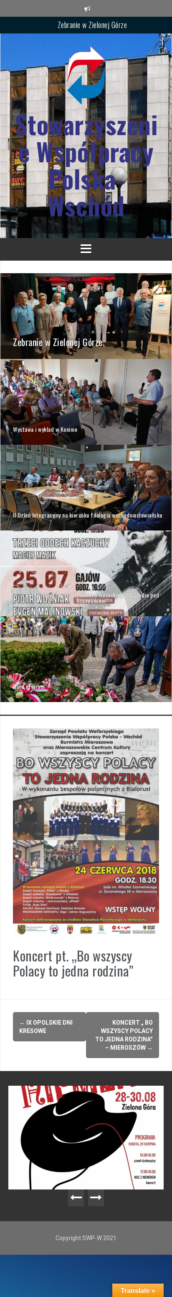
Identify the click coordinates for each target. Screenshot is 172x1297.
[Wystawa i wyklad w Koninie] (86, 401)
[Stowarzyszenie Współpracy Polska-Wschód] (86, 77)
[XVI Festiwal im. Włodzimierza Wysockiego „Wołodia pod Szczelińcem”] (86, 572)
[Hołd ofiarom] (86, 658)
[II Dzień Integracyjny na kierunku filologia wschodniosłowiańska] (86, 487)
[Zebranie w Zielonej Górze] (86, 315)
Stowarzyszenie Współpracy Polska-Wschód (86, 165)
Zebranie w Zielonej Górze (92, 24)
